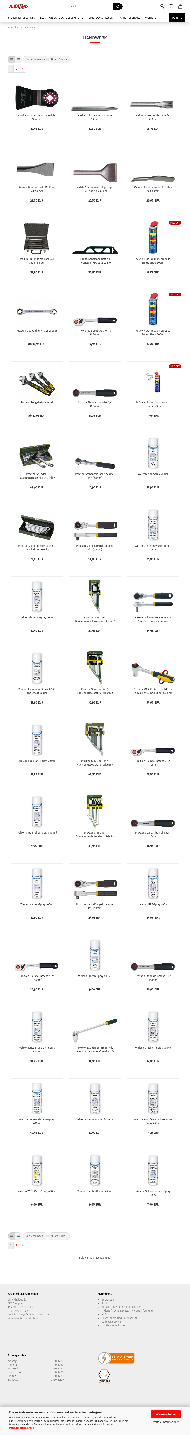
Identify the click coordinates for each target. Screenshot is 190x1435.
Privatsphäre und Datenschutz (119, 1318)
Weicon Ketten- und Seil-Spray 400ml (37, 1049)
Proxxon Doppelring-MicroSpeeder (37, 330)
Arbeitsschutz (130, 17)
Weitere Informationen (166, 1422)
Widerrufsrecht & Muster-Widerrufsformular (127, 1310)
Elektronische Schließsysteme (61, 17)
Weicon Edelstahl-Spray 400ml (37, 761)
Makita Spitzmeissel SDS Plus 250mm (94, 117)
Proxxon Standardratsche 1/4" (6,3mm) (94, 404)
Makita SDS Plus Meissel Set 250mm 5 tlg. (37, 260)
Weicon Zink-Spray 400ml (153, 474)
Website (177, 17)
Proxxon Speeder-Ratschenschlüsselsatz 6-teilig (37, 476)
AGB (103, 1314)
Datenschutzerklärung (21, 1427)
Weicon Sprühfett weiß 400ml (94, 1191)
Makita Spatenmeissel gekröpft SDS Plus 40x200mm (94, 189)
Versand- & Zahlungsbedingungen (121, 1307)
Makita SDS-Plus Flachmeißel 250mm (153, 117)
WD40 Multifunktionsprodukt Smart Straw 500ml (153, 260)
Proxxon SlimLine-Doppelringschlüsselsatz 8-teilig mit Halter (95, 834)
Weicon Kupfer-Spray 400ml (36, 904)
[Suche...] (118, 6)
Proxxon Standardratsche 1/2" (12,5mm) (153, 978)
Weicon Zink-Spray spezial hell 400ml (153, 547)
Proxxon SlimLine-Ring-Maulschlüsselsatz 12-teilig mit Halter (95, 691)
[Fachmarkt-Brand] (20, 6)
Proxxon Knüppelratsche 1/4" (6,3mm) (95, 332)
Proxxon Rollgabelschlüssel (37, 402)
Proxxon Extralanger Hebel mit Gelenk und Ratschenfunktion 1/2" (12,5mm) (95, 1049)
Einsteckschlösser (101, 17)
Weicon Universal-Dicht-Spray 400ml (36, 1121)
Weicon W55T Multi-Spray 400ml (37, 1191)
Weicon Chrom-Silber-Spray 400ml (37, 832)
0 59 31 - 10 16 (26, 1307)
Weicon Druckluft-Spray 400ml (153, 1047)
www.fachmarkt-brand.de (29, 1318)
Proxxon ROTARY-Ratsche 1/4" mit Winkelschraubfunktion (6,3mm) (153, 691)
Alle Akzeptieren (166, 1414)
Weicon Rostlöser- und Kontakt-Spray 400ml (153, 1121)
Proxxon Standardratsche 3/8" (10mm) (153, 834)
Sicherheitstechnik (21, 17)
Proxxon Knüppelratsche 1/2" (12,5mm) (37, 978)
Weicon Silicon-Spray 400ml (94, 976)
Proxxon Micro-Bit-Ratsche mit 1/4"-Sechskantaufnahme (153, 619)
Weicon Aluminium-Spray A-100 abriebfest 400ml (36, 691)
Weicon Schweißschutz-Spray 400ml (153, 1193)
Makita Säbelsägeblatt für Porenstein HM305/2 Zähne (95, 260)
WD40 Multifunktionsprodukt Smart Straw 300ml (153, 332)
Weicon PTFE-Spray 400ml (153, 904)
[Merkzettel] (171, 6)
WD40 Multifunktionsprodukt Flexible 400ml (153, 404)
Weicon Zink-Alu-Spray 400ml (36, 617)
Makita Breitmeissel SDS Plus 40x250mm (36, 189)
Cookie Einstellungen (113, 1325)
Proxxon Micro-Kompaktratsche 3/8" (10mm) (94, 906)
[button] (161, 6)
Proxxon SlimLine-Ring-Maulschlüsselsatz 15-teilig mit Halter (95, 762)
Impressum (108, 1299)
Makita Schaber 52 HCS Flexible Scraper (36, 117)
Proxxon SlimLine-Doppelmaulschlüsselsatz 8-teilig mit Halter (95, 619)
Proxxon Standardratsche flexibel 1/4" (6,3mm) (94, 476)
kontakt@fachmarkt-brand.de (31, 1314)
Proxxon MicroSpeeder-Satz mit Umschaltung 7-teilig (36, 547)
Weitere (150, 17)
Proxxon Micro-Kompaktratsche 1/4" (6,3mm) (94, 547)
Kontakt (106, 1303)
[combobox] (35, 59)
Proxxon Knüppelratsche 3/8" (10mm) (153, 762)
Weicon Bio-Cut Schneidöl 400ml (95, 1119)
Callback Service (111, 1321)
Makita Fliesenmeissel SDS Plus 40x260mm (153, 189)
